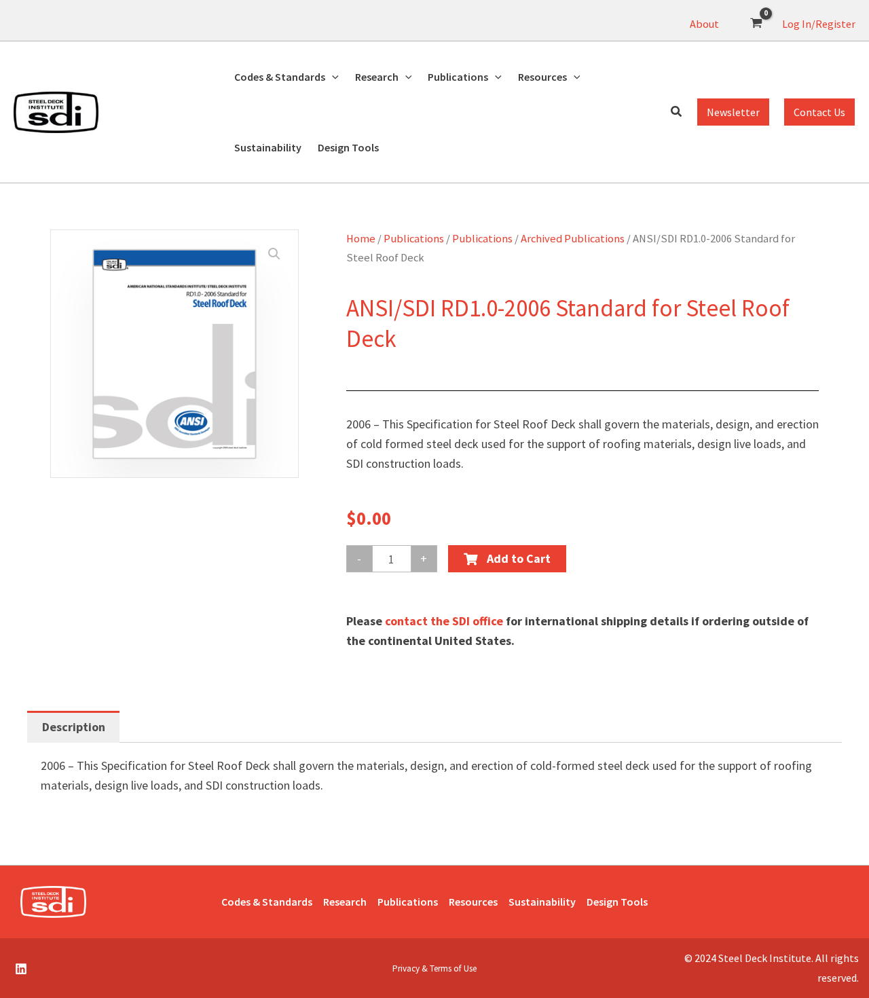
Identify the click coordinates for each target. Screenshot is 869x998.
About (704, 24)
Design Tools (617, 901)
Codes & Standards (266, 901)
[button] (332, 77)
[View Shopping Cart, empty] (756, 24)
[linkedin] (23, 969)
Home (360, 239)
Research (345, 901)
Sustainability (542, 901)
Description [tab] (73, 727)
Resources (473, 901)
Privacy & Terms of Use (434, 968)
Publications (414, 239)
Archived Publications (573, 239)
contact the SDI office (444, 621)
